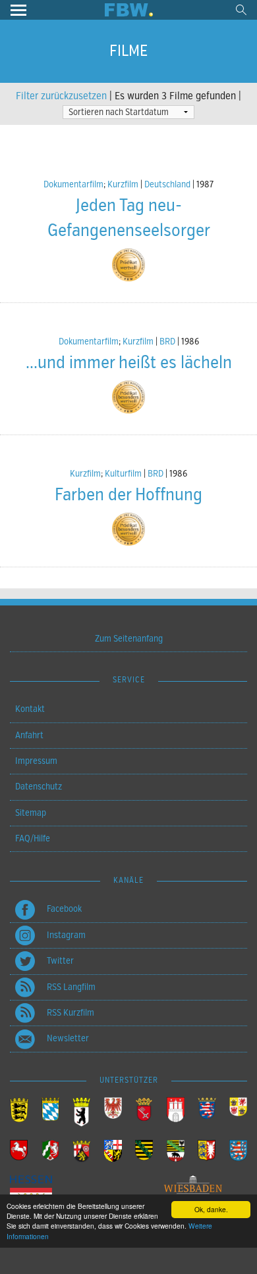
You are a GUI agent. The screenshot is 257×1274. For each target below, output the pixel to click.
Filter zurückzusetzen (61, 96)
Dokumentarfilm (73, 184)
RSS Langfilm (71, 987)
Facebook (64, 908)
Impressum (36, 761)
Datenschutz (38, 786)
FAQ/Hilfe (32, 838)
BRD (167, 341)
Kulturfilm (123, 473)
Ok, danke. (211, 1209)
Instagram (66, 935)
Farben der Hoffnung (128, 495)
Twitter (60, 960)
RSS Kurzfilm (70, 1012)
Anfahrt (29, 735)
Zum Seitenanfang (129, 638)
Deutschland (167, 184)
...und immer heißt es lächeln (129, 362)
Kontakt (30, 709)
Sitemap (30, 812)
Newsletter (68, 1038)
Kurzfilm (122, 184)
